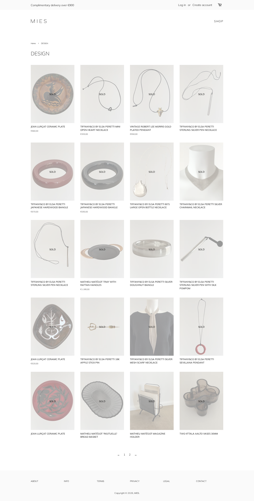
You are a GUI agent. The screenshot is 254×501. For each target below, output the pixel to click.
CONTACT (201, 481)
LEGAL (166, 481)
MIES (136, 493)
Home (33, 43)
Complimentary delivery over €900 (52, 5)
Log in (182, 5)
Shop (218, 21)
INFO (66, 481)
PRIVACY (135, 481)
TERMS (100, 481)
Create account (202, 5)
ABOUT (34, 481)
